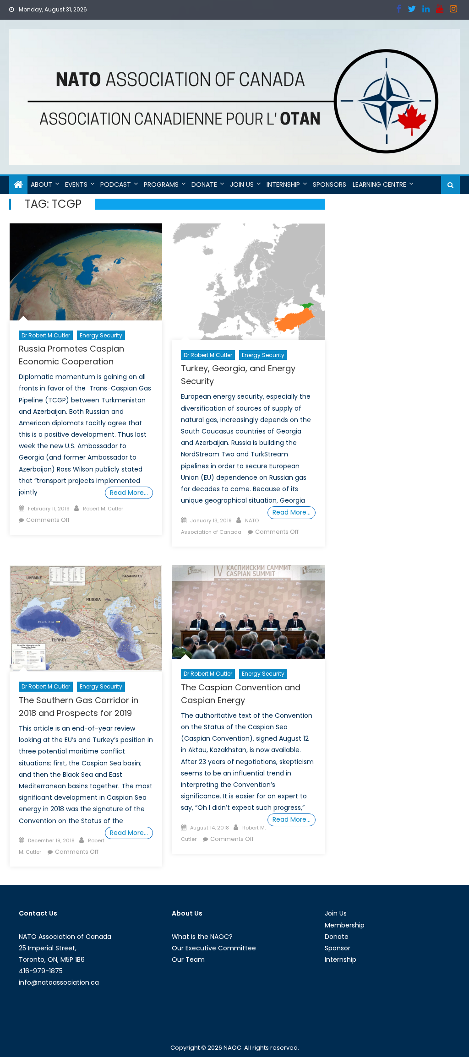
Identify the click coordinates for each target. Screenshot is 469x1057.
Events (76, 184)
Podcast (115, 184)
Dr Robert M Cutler (46, 335)
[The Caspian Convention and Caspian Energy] (248, 612)
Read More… (129, 492)
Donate (204, 184)
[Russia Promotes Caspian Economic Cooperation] (86, 271)
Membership (345, 925)
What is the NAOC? (202, 936)
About (41, 184)
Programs (161, 184)
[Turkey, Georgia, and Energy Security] (248, 281)
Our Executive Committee (214, 948)
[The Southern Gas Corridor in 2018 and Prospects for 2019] (86, 618)
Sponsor (337, 948)
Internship (283, 184)
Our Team (188, 959)
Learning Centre (379, 184)
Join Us (242, 184)
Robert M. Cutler (103, 508)
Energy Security (101, 335)
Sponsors (329, 184)
